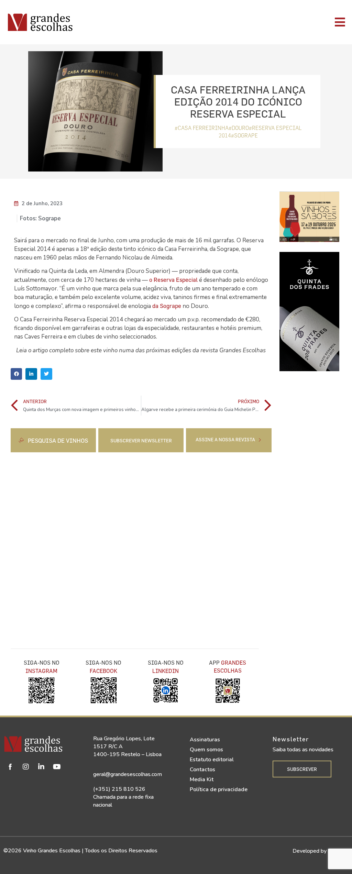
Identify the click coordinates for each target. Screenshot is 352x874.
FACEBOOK (103, 671)
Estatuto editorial (212, 759)
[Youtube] (57, 767)
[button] (16, 374)
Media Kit (201, 779)
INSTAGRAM (41, 671)
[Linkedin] (41, 767)
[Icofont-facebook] (10, 767)
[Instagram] (26, 767)
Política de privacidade (219, 789)
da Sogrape (166, 305)
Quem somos (206, 749)
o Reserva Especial (173, 279)
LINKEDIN (165, 671)
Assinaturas (205, 739)
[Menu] (248, 22)
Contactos (202, 769)
